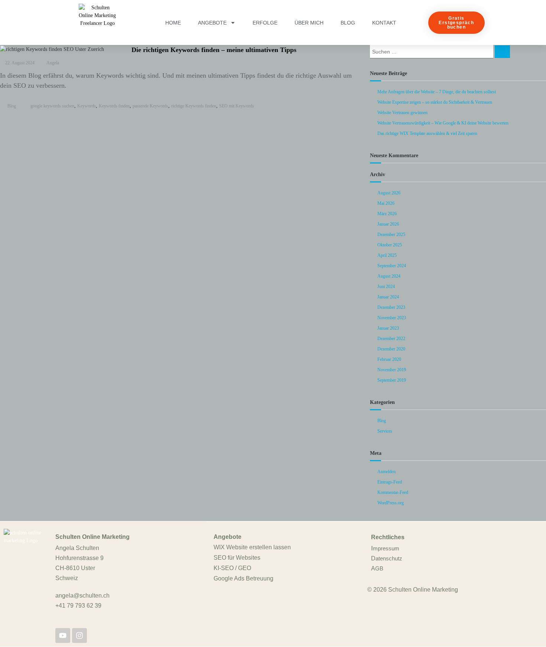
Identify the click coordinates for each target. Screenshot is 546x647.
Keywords (86, 106)
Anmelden (386, 471)
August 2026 (388, 192)
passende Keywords (150, 106)
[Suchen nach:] (432, 51)
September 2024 (391, 265)
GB (379, 568)
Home (173, 23)
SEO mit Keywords (236, 106)
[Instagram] (79, 635)
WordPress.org (390, 502)
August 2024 (388, 276)
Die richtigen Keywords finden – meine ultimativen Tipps (213, 50)
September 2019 (391, 380)
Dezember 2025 (391, 234)
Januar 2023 (388, 328)
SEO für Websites (237, 557)
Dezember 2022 (391, 338)
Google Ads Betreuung (243, 578)
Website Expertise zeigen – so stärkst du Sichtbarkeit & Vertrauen (434, 102)
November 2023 (391, 317)
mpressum (386, 548)
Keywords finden (114, 106)
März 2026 (387, 213)
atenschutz (389, 558)
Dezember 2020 (391, 349)
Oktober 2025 (389, 245)
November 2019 (391, 369)
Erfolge (265, 23)
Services (384, 431)
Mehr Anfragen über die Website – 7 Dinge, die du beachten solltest (436, 91)
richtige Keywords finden (193, 106)
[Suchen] (502, 51)
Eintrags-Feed (389, 482)
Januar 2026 (388, 224)
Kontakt (384, 23)
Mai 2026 (385, 203)
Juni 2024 (386, 286)
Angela (52, 62)
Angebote (212, 23)
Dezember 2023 (391, 307)
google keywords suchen (52, 106)
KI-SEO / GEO (232, 568)
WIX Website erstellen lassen (252, 547)
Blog (348, 23)
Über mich (309, 23)
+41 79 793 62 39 (78, 605)
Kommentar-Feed (392, 492)
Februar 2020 (389, 359)
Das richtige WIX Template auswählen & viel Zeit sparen (427, 133)
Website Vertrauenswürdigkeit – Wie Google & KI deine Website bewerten (442, 123)
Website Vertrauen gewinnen (402, 112)
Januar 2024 (388, 297)
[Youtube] (62, 635)
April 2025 (387, 255)
